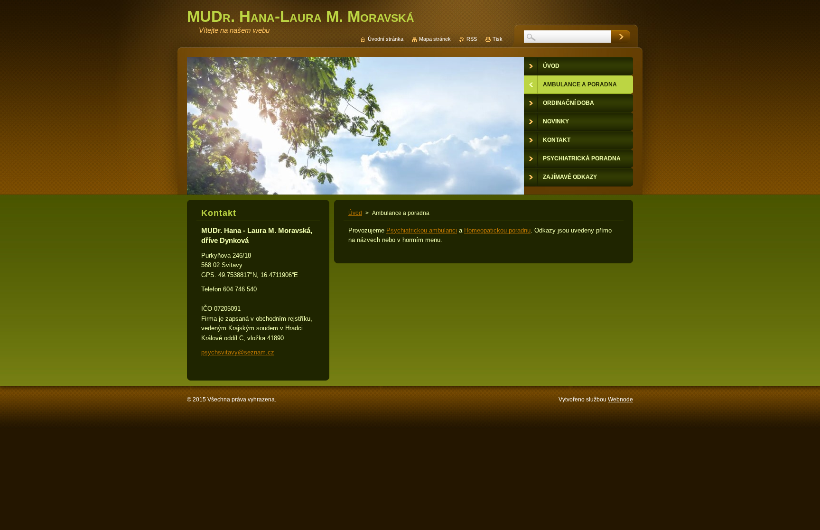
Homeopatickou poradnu (497, 230)
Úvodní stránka (385, 39)
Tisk (498, 39)
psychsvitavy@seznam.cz (237, 352)
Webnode (620, 399)
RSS (471, 39)
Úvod (355, 213)
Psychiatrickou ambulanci (421, 230)
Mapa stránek (435, 39)
